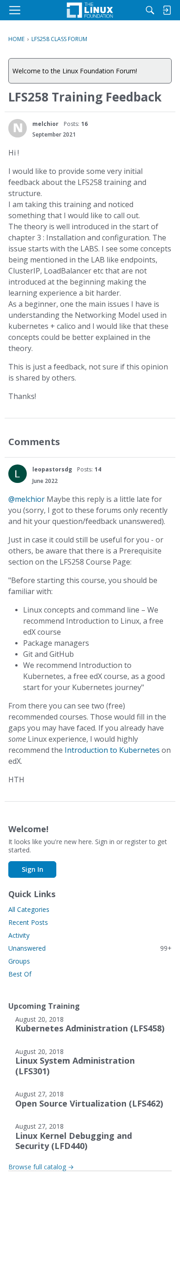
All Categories (28, 909)
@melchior (26, 499)
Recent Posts (28, 922)
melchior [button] (45, 124)
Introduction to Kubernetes (112, 750)
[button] (17, 128)
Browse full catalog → (41, 1166)
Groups (19, 961)
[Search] (150, 10)
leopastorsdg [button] (52, 469)
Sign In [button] (32, 869)
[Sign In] (166, 10)
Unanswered (90, 948)
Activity (19, 935)
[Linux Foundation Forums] (90, 10)
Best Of (19, 974)
